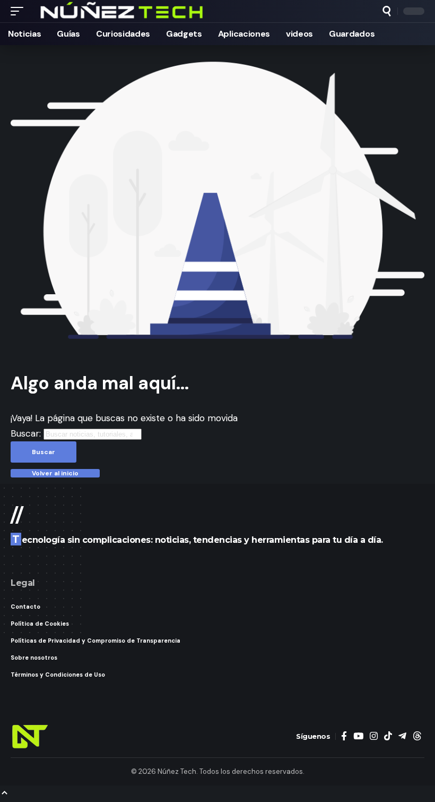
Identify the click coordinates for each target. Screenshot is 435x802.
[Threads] (417, 736)
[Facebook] (344, 736)
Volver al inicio (55, 473)
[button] (20, 11)
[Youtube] (358, 736)
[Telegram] (402, 736)
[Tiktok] (388, 736)
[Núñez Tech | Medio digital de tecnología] (122, 11)
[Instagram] (373, 736)
